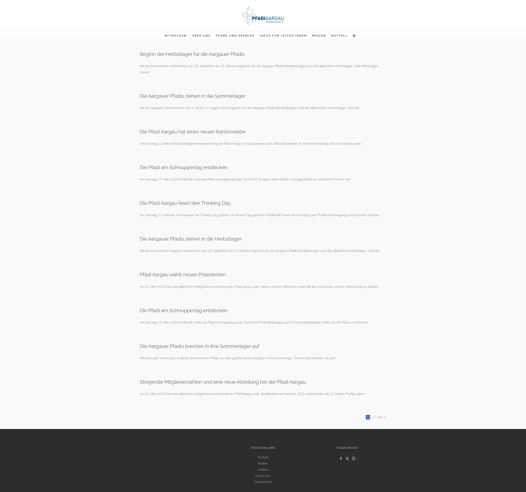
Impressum (263, 476)
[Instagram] (353, 458)
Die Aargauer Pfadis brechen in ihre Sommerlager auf (199, 346)
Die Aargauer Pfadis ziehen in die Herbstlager (191, 239)
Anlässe (263, 469)
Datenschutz (263, 482)
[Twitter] (347, 458)
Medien (263, 463)
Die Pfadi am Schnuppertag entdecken (183, 167)
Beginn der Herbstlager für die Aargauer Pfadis (192, 54)
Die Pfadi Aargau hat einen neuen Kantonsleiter (193, 132)
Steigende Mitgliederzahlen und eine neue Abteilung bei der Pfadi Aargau (223, 382)
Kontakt (263, 457)
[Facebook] (341, 458)
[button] (354, 35)
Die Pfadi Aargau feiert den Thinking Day (185, 203)
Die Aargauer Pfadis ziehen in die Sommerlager (193, 96)
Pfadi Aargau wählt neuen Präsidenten (183, 275)
